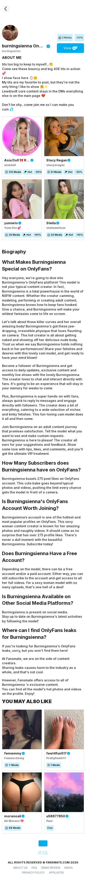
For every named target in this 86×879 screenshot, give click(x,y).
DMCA (68, 867)
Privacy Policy (33, 872)
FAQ (34, 867)
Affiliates (56, 872)
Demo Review (50, 867)
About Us (20, 867)
